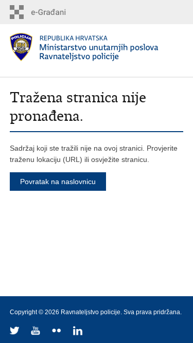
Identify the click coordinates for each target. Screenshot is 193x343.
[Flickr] (57, 331)
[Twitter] (15, 331)
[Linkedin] (78, 331)
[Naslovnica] (97, 47)
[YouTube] (36, 331)
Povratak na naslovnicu (58, 181)
